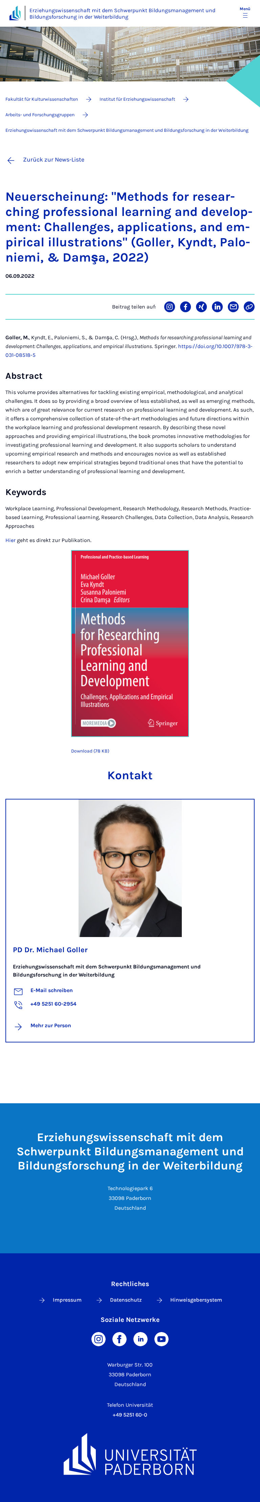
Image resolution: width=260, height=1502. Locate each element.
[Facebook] (119, 1338)
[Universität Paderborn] (130, 1454)
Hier (10, 540)
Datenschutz (126, 1300)
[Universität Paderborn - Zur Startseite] (15, 13)
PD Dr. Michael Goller (50, 949)
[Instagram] (98, 1338)
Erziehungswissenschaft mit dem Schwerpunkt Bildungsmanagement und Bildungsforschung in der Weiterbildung (122, 13)
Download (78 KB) (90, 751)
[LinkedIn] (140, 1338)
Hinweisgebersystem (196, 1300)
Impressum (67, 1300)
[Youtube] (161, 1338)
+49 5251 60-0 (130, 1414)
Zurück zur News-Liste (53, 159)
